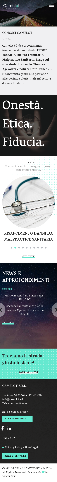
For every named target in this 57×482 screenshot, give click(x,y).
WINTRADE (9, 477)
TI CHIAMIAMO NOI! (17, 419)
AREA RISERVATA (15, 456)
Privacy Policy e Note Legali (22, 448)
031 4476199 (20, 404)
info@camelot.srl (12, 400)
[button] (11, 247)
